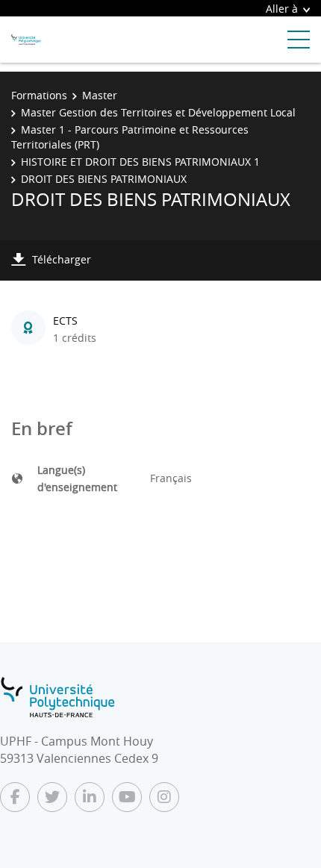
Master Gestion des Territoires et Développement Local (158, 112)
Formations (39, 95)
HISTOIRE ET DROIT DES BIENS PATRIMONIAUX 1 (140, 161)
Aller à (282, 8)
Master (99, 95)
